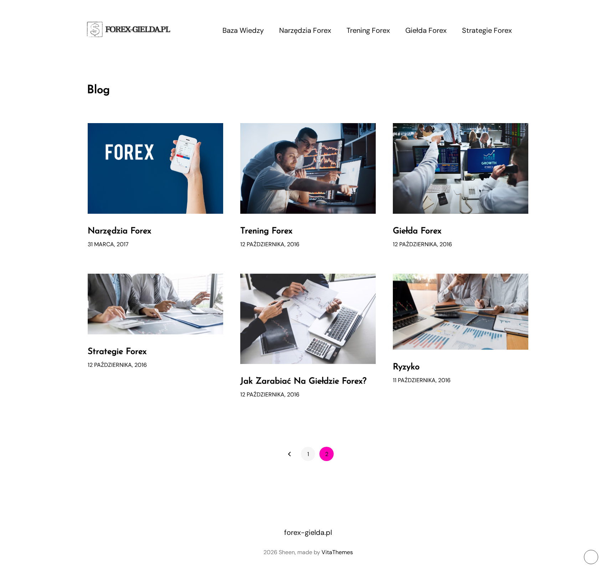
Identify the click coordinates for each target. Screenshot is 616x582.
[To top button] (591, 557)
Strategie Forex (487, 30)
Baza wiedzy (243, 30)
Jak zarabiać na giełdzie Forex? (303, 381)
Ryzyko (406, 367)
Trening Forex (368, 30)
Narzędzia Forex (305, 30)
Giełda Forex (426, 30)
